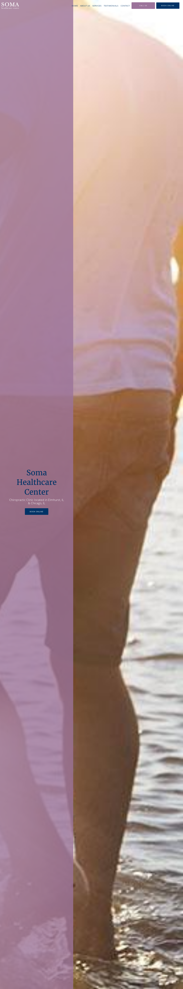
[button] (168, 5)
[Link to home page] (10, 5)
